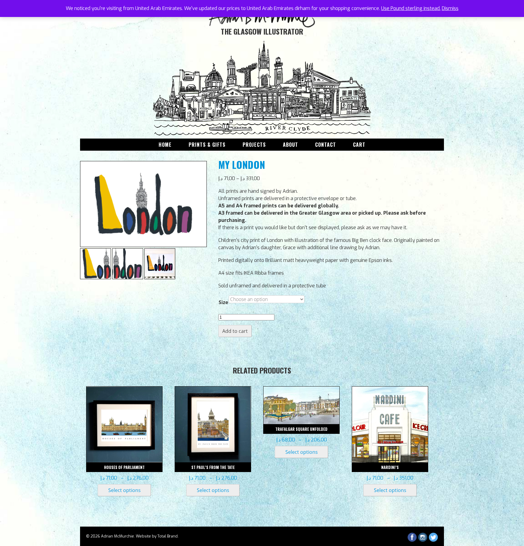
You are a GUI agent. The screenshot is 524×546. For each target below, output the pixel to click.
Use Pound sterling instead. (411, 8)
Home (165, 144)
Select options (124, 490)
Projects (254, 144)
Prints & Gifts (207, 144)
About (290, 144)
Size (223, 302)
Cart (359, 144)
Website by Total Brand (157, 536)
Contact (325, 144)
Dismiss (450, 8)
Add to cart (235, 331)
